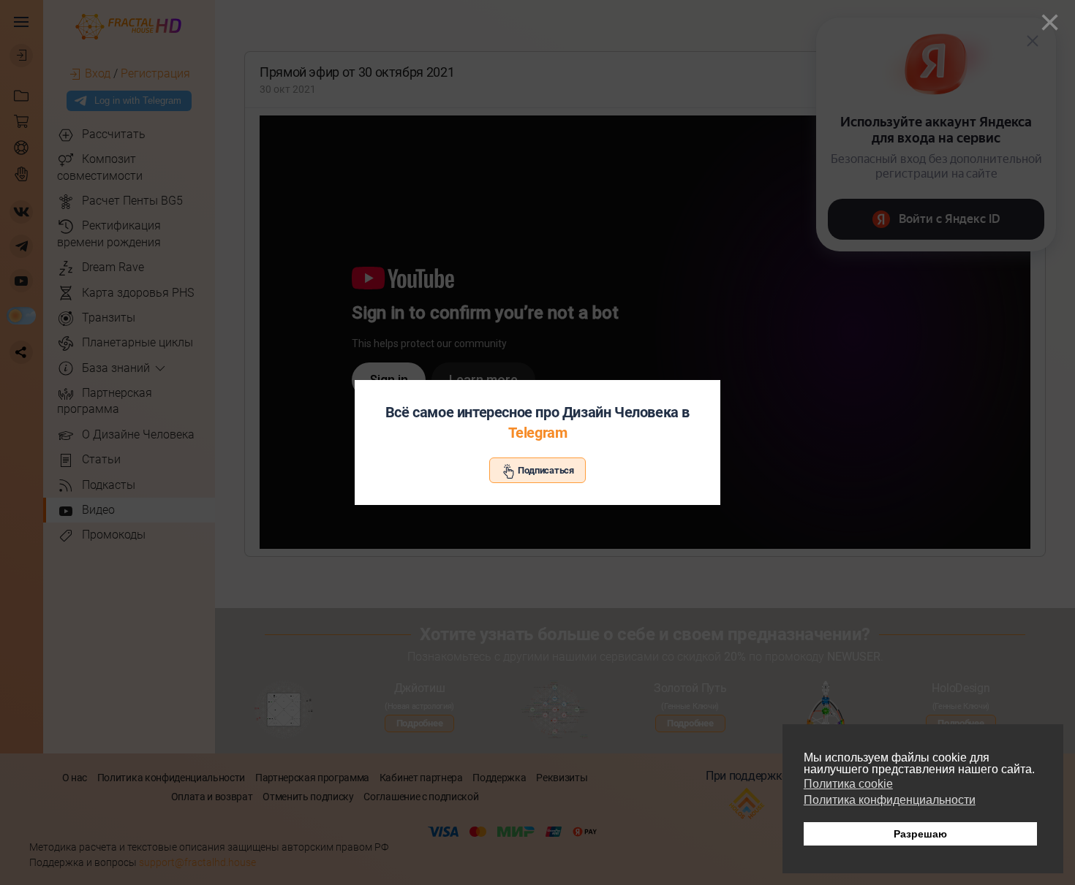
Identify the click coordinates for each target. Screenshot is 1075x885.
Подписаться (545, 470)
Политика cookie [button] (848, 784)
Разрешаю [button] (920, 834)
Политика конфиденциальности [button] (890, 800)
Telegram (537, 432)
